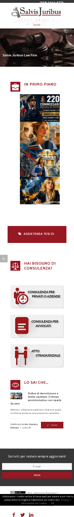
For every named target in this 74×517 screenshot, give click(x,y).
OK (52, 503)
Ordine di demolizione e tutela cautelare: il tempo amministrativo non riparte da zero (35, 398)
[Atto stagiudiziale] (37, 366)
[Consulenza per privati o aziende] (37, 307)
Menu (37, 25)
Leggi (54, 425)
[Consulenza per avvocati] (37, 336)
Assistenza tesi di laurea (39, 236)
